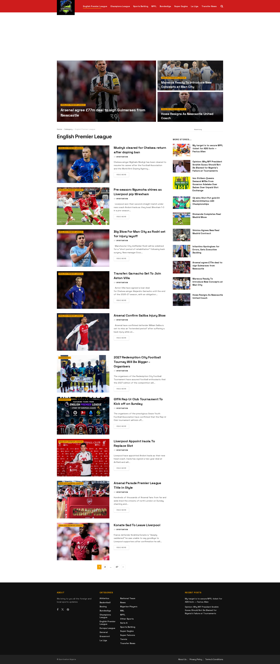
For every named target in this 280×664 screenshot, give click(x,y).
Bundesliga (165, 6)
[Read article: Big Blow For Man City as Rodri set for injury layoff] (83, 248)
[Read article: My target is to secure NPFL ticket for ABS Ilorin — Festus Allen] (181, 150)
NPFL (153, 6)
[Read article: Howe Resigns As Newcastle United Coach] (181, 299)
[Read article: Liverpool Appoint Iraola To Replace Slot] (83, 457)
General (104, 632)
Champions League (120, 6)
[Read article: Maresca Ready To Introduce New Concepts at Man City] (181, 283)
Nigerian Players (128, 606)
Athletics (104, 598)
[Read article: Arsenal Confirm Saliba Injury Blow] (83, 332)
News (123, 602)
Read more (123, 174)
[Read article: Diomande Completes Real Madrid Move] (181, 219)
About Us (182, 659)
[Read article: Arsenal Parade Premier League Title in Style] (83, 499)
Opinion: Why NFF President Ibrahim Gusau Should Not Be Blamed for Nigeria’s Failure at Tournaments (202, 610)
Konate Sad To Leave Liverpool (137, 525)
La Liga (194, 6)
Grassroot (64, 358)
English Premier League (95, 6)
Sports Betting (140, 6)
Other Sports (127, 618)
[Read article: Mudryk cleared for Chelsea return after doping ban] (83, 164)
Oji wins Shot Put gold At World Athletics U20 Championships (206, 200)
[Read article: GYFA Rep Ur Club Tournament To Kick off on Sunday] (83, 415)
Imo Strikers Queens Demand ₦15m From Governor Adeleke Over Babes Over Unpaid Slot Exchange (205, 184)
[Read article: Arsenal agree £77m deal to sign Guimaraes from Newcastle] (181, 267)
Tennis (123, 639)
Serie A (123, 623)
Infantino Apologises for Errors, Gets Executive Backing (205, 249)
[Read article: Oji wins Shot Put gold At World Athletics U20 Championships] (181, 202)
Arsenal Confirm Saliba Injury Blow (140, 315)
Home (59, 129)
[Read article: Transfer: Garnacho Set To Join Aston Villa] (83, 290)
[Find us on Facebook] (57, 609)
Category (68, 129)
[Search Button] (222, 6)
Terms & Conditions (214, 659)
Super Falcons (127, 635)
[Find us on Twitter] (62, 609)
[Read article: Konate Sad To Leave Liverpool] (83, 541)
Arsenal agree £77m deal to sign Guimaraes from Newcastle (207, 265)
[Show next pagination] (123, 567)
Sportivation (69, 121)
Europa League (107, 628)
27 (117, 567)
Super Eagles (181, 6)
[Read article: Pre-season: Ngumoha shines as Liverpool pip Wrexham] (83, 206)
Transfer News (209, 6)
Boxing (103, 606)
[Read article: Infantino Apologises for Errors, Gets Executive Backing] (181, 251)
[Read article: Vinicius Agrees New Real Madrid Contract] (181, 235)
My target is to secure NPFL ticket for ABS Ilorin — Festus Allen (207, 148)
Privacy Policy (196, 659)
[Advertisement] (140, 38)
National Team (127, 598)
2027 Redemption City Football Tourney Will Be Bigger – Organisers (137, 361)
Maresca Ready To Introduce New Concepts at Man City (186, 84)
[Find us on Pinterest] (68, 609)
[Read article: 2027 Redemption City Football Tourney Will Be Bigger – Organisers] (83, 374)
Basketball (105, 602)
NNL (122, 610)
